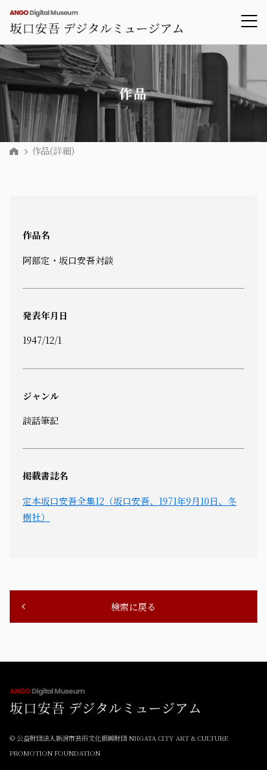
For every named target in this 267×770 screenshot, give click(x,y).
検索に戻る (133, 606)
